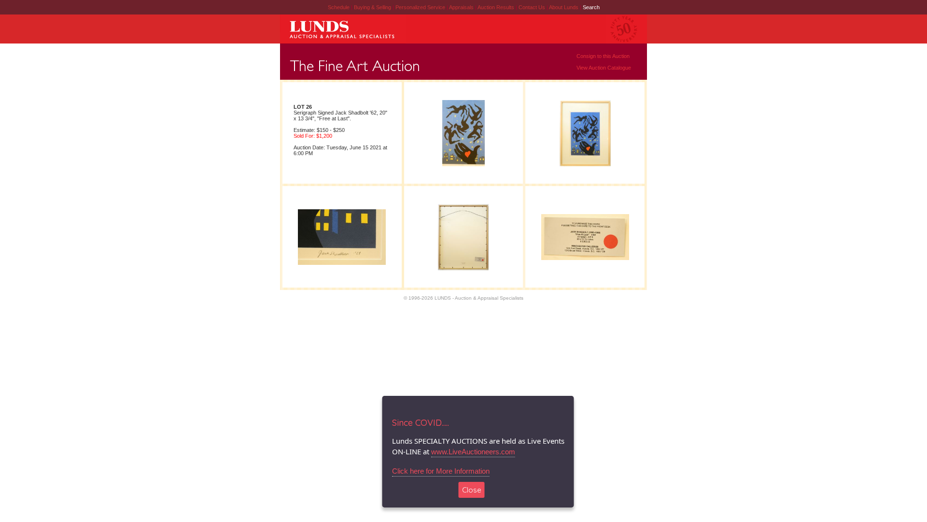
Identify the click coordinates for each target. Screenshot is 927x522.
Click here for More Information (441, 471)
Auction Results (497, 7)
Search (591, 7)
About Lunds (564, 7)
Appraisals (462, 7)
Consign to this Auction (603, 56)
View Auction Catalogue (603, 68)
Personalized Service (421, 7)
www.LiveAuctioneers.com (473, 452)
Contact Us (532, 7)
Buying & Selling (373, 7)
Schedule (339, 7)
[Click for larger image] (463, 166)
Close (471, 489)
